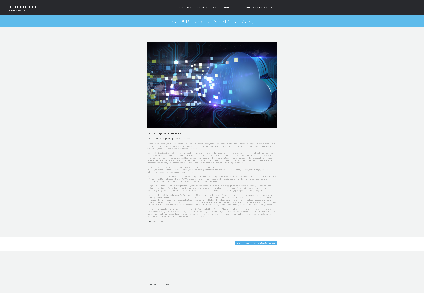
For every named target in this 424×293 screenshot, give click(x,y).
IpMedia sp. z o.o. (172, 139)
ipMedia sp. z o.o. (23, 7)
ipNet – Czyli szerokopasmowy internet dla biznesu (256, 243)
